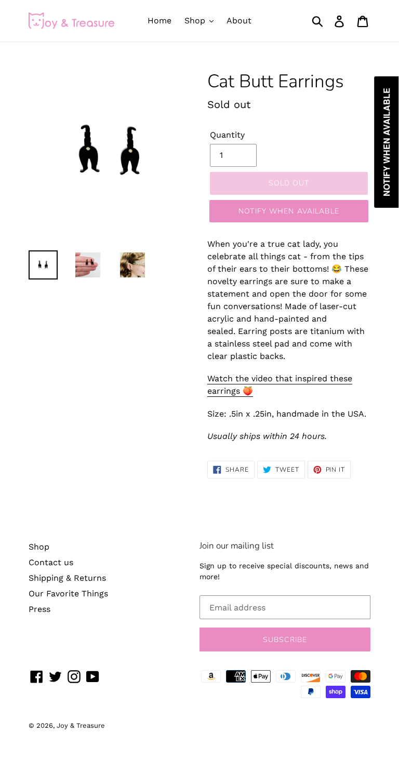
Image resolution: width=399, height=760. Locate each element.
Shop (39, 547)
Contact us (51, 562)
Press (39, 609)
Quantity (227, 135)
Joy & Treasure (81, 725)
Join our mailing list (237, 546)
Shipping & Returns (67, 578)
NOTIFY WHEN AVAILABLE (288, 211)
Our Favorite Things (68, 593)
